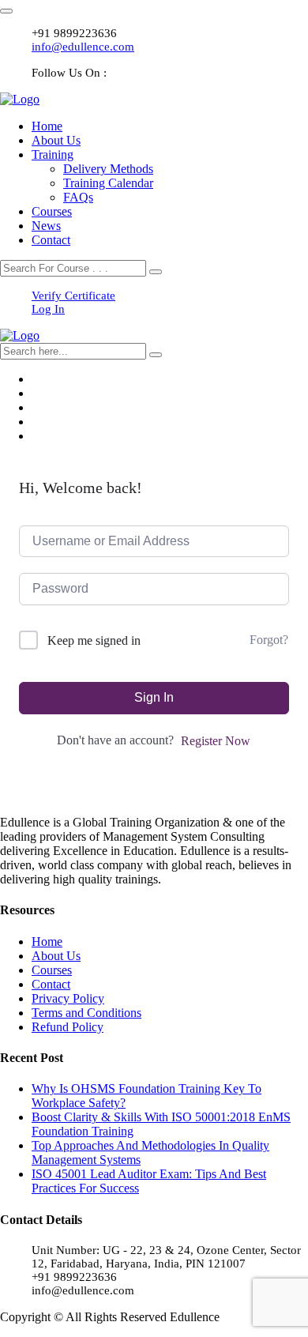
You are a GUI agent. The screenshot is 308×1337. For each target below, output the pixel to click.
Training (52, 154)
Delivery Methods (108, 168)
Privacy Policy (68, 998)
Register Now (215, 741)
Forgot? (269, 639)
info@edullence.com (83, 46)
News (46, 225)
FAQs (78, 197)
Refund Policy (67, 1027)
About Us (56, 140)
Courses (52, 211)
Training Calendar (108, 183)
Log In (48, 309)
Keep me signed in (94, 640)
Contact (51, 240)
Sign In (154, 697)
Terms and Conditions (86, 1012)
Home (47, 126)
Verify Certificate (73, 295)
